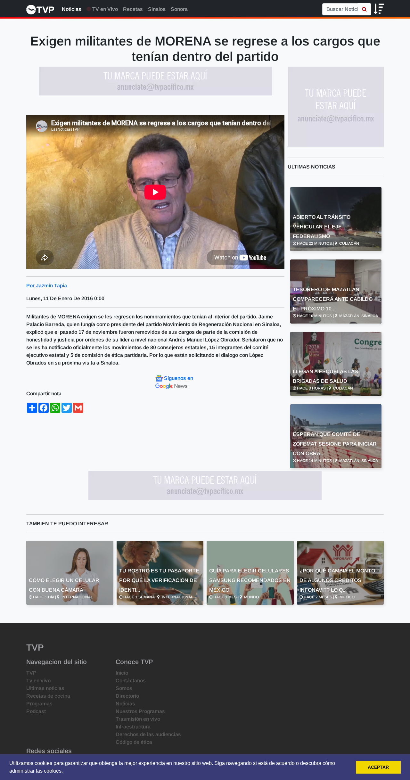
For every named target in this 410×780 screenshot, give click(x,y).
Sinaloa (157, 9)
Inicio (122, 673)
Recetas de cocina (48, 696)
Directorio (127, 696)
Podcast (36, 711)
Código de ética (134, 742)
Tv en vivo (38, 680)
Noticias (71, 9)
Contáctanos (131, 680)
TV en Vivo (104, 9)
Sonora (179, 9)
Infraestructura (133, 726)
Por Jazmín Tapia (46, 285)
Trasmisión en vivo (138, 719)
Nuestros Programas (140, 711)
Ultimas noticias (45, 688)
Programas (39, 703)
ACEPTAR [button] (378, 767)
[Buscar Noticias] (364, 9)
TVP (31, 673)
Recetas (133, 9)
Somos (124, 688)
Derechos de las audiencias (148, 734)
